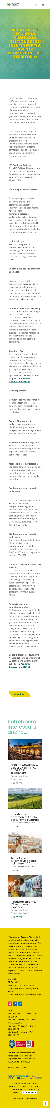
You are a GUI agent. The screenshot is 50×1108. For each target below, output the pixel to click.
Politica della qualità (17, 1067)
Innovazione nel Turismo (21, 866)
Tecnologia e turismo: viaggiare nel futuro (23, 860)
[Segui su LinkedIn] (20, 1004)
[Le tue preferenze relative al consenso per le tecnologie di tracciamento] (45, 1103)
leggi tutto (16, 782)
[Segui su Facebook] (15, 1004)
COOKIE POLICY (30, 1092)
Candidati (19, 694)
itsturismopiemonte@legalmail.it (23, 988)
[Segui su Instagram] (10, 1004)
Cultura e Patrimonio (19, 822)
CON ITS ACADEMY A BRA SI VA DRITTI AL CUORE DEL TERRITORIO (24, 769)
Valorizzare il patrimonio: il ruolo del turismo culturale (25, 817)
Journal (32, 822)
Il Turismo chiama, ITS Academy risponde (23, 904)
